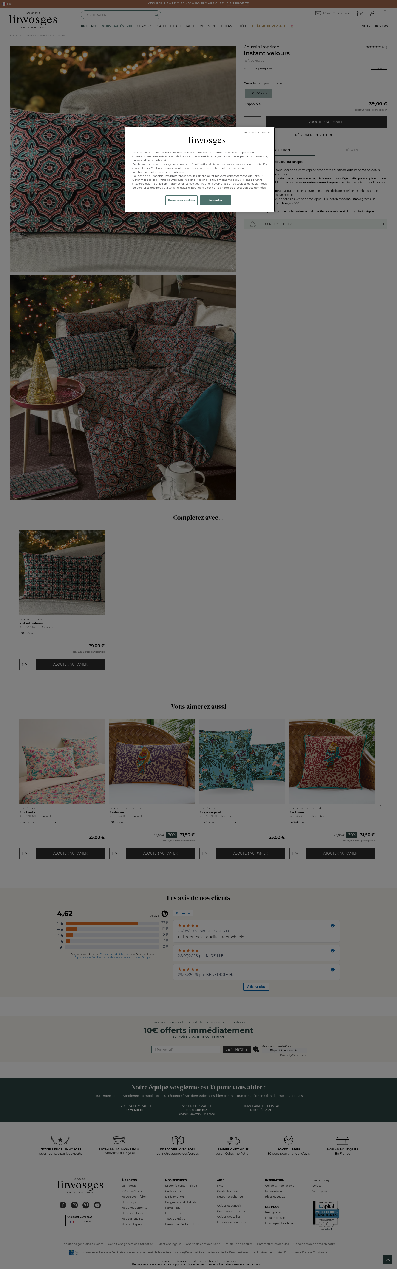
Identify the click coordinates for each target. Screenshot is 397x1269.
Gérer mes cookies (181, 200)
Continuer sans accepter (256, 132)
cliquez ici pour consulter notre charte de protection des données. (222, 187)
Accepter (216, 200)
